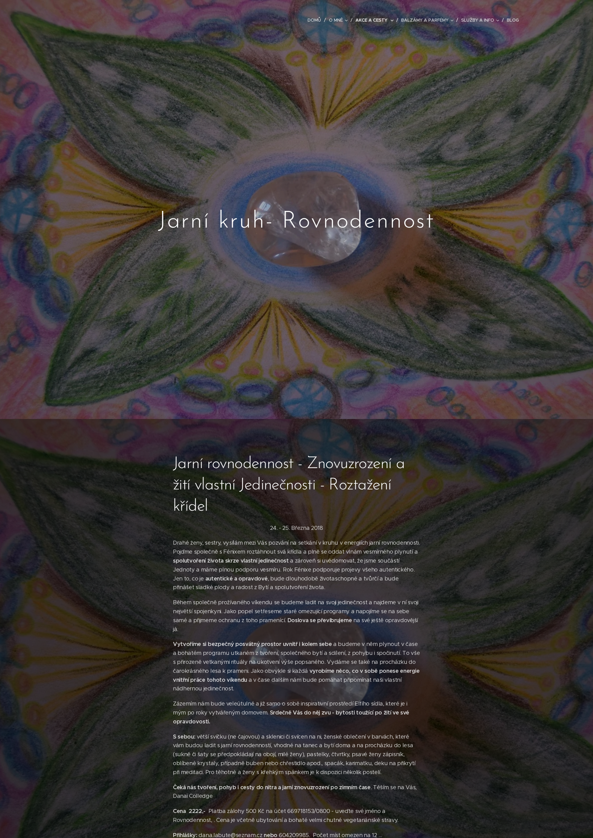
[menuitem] (316, 20)
